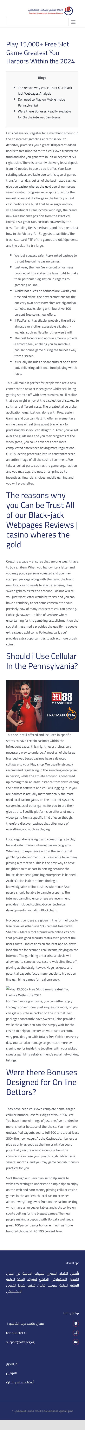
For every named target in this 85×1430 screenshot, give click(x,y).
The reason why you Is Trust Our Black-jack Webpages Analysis (45, 91)
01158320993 (16, 1333)
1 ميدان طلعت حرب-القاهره (25, 1323)
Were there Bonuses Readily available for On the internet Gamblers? (44, 114)
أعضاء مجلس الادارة (20, 1382)
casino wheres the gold (35, 186)
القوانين (11, 1373)
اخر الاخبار (12, 1364)
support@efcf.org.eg (20, 1342)
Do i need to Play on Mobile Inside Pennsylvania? (41, 102)
